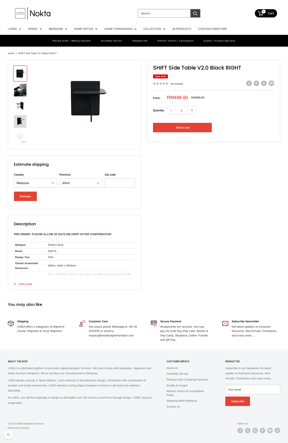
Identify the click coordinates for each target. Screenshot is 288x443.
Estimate (25, 196)
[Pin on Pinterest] (256, 83)
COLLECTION (152, 28)
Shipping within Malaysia (182, 400)
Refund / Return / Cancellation (176, 41)
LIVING (12, 28)
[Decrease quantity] (171, 110)
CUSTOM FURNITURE (212, 28)
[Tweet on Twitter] (264, 83)
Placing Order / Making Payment (72, 41)
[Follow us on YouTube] (270, 430)
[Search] (195, 13)
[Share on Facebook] (249, 83)
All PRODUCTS (181, 28)
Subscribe (237, 401)
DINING (33, 28)
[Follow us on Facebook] (240, 430)
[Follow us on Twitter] (247, 430)
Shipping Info (140, 41)
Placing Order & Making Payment (187, 379)
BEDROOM (56, 28)
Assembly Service (111, 41)
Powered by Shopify (18, 428)
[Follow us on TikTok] (277, 430)
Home (11, 53)
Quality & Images (177, 385)
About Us (172, 368)
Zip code (110, 174)
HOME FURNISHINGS (118, 28)
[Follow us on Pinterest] (262, 430)
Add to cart (182, 127)
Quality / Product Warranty (219, 41)
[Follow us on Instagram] (255, 430)
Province (65, 174)
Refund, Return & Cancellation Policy (185, 393)
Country (19, 174)
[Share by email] (271, 83)
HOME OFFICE (83, 28)
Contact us (173, 406)
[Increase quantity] (192, 110)
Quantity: (159, 110)
